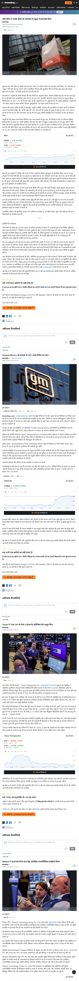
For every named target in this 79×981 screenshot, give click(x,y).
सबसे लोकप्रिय (15, 8)
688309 (52, 922)
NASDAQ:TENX (47, 685)
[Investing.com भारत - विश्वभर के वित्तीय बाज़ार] (11, 3)
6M (15, 151)
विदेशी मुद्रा (35, 8)
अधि (25, 151)
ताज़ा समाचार (6, 8)
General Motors (22, 416)
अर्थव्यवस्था (71, 8)
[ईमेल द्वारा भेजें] (20, 316)
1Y (18, 151)
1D (5, 151)
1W (8, 151)
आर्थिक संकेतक (61, 8)
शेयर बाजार (51, 8)
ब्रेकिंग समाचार (26, 8)
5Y (22, 151)
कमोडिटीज (43, 8)
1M (12, 151)
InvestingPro (48, 267)
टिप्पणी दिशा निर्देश (6, 347)
